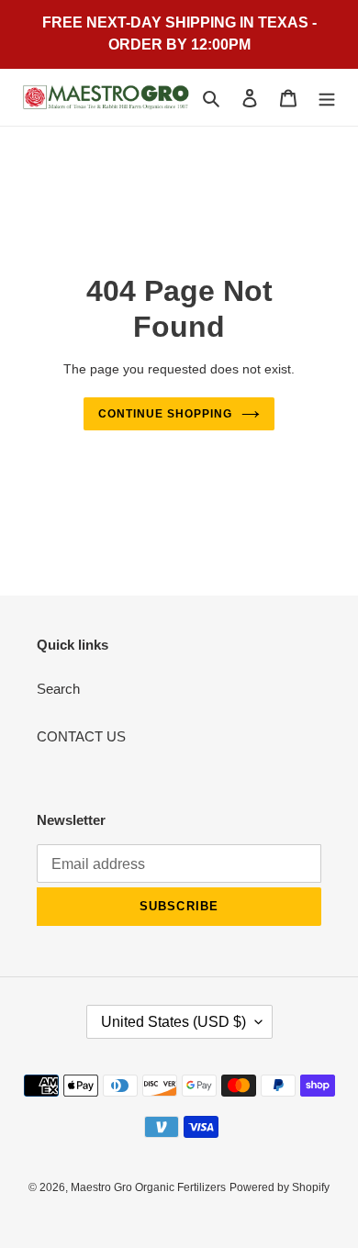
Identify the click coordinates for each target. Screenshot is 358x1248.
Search (58, 688)
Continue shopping (165, 413)
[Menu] (327, 97)
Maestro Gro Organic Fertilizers (148, 1187)
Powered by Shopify (279, 1187)
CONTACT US (81, 736)
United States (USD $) (173, 1022)
